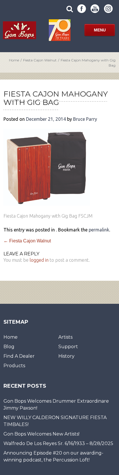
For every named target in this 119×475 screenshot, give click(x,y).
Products (14, 365)
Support (68, 346)
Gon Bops (19, 30)
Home (14, 60)
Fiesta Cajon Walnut (40, 60)
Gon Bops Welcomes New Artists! (41, 434)
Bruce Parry (85, 119)
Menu (100, 30)
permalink (99, 229)
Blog (8, 346)
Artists (65, 337)
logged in (39, 260)
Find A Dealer (19, 356)
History (66, 356)
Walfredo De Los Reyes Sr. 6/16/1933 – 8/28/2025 (58, 443)
